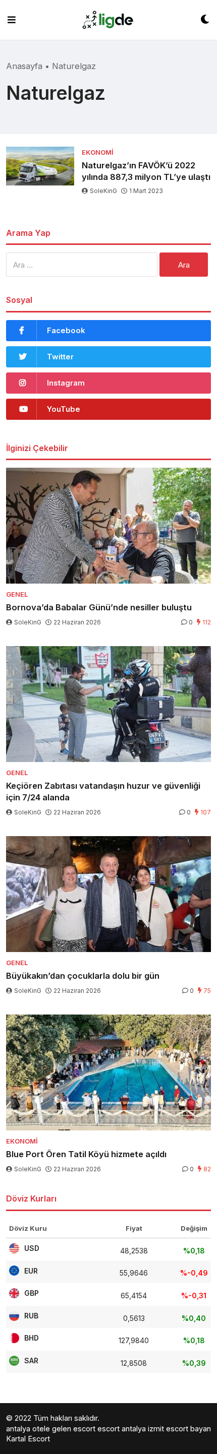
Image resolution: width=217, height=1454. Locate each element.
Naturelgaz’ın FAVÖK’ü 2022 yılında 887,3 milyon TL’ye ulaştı (146, 171)
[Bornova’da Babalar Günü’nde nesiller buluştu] (108, 526)
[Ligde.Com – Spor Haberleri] (108, 20)
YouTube (63, 409)
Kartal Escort (28, 1438)
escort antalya (121, 1428)
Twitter (60, 356)
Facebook (66, 330)
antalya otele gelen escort (50, 1428)
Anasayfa (24, 66)
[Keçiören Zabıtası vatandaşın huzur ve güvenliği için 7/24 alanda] (108, 704)
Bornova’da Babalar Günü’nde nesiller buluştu (99, 607)
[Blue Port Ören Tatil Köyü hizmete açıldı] (108, 1072)
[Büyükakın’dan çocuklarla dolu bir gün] (108, 894)
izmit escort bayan (179, 1428)
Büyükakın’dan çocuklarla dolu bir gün (82, 976)
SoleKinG (103, 191)
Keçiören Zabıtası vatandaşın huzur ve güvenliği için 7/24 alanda (103, 791)
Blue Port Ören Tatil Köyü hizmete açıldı (86, 1154)
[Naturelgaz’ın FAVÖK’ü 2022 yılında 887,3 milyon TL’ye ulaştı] (40, 166)
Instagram (66, 383)
